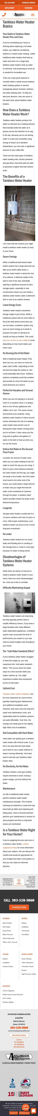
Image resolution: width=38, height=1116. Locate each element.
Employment (9, 8)
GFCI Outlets (7, 998)
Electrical (6, 986)
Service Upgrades (8, 991)
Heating (24, 918)
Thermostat (25, 931)
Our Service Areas (19, 1035)
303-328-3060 (9, 2)
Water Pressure (8, 934)
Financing (28, 8)
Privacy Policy (30, 1063)
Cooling (5, 954)
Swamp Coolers (8, 966)
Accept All (13, 1113)
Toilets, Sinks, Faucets (10, 942)
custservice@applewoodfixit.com (19, 1030)
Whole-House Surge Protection (13, 994)
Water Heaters (7, 923)
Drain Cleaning (27, 954)
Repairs (24, 923)
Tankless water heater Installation (16, 694)
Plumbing (6, 918)
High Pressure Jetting (29, 974)
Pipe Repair (6, 927)
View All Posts (19, 882)
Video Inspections (8, 938)
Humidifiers (25, 934)
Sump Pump (7, 931)
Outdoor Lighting (8, 1002)
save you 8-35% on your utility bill (16, 340)
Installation (25, 927)
